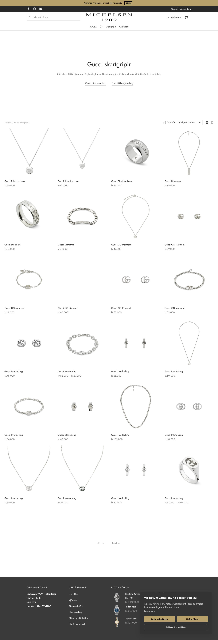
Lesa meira (149, 611)
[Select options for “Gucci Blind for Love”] (155, 133)
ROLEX (93, 26)
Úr (101, 26)
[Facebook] (29, 9)
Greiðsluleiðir (75, 606)
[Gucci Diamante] (189, 152)
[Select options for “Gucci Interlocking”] (101, 324)
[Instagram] (34, 9)
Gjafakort (123, 26)
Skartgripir (111, 26)
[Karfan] (186, 17)
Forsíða (7, 122)
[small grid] (212, 122)
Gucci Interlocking (13, 371)
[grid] (207, 122)
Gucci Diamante (173, 181)
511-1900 (46, 606)
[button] (48, 133)
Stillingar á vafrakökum (176, 627)
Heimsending (75, 612)
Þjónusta (73, 600)
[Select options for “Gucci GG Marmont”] (48, 260)
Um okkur (73, 594)
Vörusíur (171, 122)
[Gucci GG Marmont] (135, 216)
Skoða (128, 3)
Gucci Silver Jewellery (122, 83)
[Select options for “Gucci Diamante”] (48, 197)
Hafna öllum (192, 619)
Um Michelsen (174, 17)
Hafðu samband (77, 624)
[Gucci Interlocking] (28, 343)
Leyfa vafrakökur (159, 619)
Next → (116, 543)
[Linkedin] (40, 9)
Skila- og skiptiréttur (78, 618)
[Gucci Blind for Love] (28, 152)
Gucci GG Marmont (121, 244)
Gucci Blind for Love (14, 181)
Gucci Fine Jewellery (95, 83)
